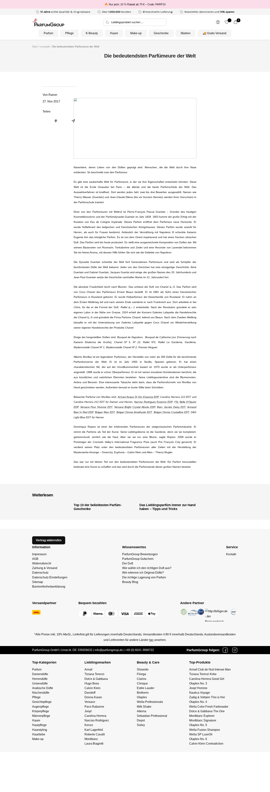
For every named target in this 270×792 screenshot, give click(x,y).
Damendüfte (40, 674)
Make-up (136, 33)
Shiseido (142, 669)
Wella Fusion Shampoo (204, 729)
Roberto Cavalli (94, 734)
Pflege (69, 33)
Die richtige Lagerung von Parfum (144, 577)
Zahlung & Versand (44, 568)
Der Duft (127, 563)
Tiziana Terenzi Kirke (203, 674)
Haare (114, 33)
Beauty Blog (130, 582)
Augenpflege (40, 706)
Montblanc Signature (202, 720)
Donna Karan (93, 697)
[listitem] (47, 121)
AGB (35, 558)
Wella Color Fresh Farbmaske (208, 706)
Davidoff (89, 692)
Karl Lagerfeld (93, 729)
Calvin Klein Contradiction (206, 743)
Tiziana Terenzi (94, 674)
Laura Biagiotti (93, 743)
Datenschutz (40, 572)
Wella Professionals (150, 701)
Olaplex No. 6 (198, 739)
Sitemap (37, 582)
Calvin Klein (92, 688)
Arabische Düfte (42, 688)
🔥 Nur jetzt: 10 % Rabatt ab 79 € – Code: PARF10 (135, 4)
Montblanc (91, 739)
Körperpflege (40, 711)
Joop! (88, 711)
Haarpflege (39, 725)
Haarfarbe (38, 734)
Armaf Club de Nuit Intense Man (210, 669)
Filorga (141, 674)
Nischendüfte (40, 692)
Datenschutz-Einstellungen (49, 577)
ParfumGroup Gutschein (138, 558)
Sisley (141, 725)
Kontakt (231, 554)
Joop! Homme (198, 688)
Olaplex (142, 697)
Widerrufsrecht (41, 563)
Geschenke (161, 33)
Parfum (48, 33)
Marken (185, 33)
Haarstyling (39, 729)
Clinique (142, 683)
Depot (141, 720)
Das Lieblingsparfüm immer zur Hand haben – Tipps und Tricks (167, 507)
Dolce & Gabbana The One (207, 711)
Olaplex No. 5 (198, 725)
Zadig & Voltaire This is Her (207, 697)
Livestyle (45, 46)
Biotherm (143, 692)
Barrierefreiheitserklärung (48, 586)
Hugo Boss (91, 683)
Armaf (88, 669)
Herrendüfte (40, 678)
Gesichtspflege (42, 701)
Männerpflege (41, 715)
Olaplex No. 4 (198, 701)
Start (35, 46)
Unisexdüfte (40, 683)
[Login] (218, 22)
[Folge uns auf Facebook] (225, 650)
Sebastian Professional (152, 715)
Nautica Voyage (199, 692)
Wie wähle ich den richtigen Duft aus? (146, 568)
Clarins (141, 678)
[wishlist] (227, 22)
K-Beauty (92, 33)
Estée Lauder (145, 688)
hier (151, 639)
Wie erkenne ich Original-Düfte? (143, 572)
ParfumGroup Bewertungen (140, 554)
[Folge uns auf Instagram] (235, 650)
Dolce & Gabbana (96, 678)
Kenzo (88, 725)
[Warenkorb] (235, 22)
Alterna (141, 711)
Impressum (39, 554)
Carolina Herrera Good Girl (206, 678)
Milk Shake (144, 706)
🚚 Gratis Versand (214, 33)
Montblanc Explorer (202, 715)
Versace (89, 701)
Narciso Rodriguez (96, 720)
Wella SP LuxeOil (200, 734)
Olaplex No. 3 (198, 683)
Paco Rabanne (94, 706)
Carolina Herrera (95, 715)
